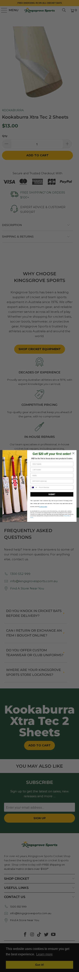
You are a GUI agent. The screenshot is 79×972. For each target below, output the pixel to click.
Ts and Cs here (43, 506)
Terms (31, 517)
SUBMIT (51, 494)
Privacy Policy (67, 515)
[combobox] (34, 487)
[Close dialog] (73, 453)
